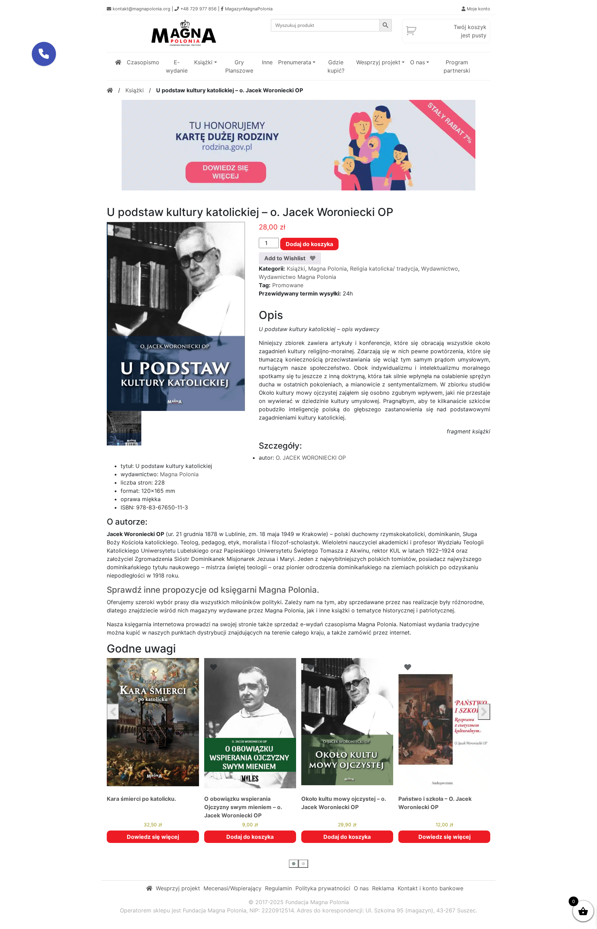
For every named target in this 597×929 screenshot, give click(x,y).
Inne (267, 62)
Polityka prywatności (322, 888)
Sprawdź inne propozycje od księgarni (182, 590)
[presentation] (113, 712)
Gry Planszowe (239, 66)
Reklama (383, 888)
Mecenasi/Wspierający (232, 888)
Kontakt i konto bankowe (430, 888)
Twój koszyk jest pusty (470, 31)
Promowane (287, 285)
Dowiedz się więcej (347, 836)
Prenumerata (294, 62)
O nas (417, 62)
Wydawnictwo (439, 268)
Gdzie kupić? (336, 66)
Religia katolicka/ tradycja (384, 268)
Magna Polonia (327, 268)
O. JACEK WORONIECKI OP (311, 457)
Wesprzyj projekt (378, 62)
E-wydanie (177, 66)
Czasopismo (143, 62)
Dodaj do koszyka (309, 244)
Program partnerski (457, 66)
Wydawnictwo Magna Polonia (297, 276)
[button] (293, 864)
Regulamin (278, 888)
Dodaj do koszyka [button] (153, 836)
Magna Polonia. (289, 590)
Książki (203, 62)
